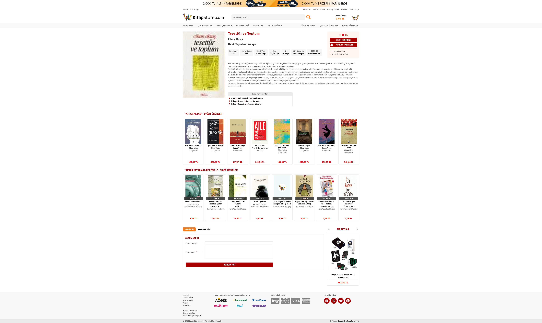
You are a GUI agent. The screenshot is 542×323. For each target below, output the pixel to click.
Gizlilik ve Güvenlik (190, 310)
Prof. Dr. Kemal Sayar (260, 148)
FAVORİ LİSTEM (319, 9)
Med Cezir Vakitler (193, 201)
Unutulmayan (304, 145)
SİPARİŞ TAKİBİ (333, 9)
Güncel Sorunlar (253, 101)
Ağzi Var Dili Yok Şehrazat (282, 146)
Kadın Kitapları (256, 98)
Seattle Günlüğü (237, 145)
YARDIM (344, 9)
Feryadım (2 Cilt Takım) (238, 202)
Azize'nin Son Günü (326, 145)
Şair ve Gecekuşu (215, 145)
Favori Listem (188, 298)
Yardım (185, 303)
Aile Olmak (260, 145)
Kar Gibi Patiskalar (193, 145)
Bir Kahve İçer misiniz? (349, 202)
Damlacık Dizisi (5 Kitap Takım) (326, 202)
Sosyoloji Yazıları (255, 104)
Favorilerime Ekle (338, 51)
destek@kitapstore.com (348, 321)
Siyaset (241, 101)
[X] (334, 303)
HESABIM (307, 9)
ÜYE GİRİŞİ (194, 9)
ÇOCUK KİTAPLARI (329, 25)
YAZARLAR (258, 25)
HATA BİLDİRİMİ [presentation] (204, 229)
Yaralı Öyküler (260, 201)
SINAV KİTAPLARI (350, 25)
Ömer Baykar (349, 206)
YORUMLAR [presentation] (189, 229)
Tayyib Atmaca (193, 204)
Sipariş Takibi (188, 300)
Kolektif (238, 206)
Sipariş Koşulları (189, 313)
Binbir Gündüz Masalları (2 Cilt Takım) (215, 203)
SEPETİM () (341, 15)
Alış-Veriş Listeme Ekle (340, 54)
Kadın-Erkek (243, 98)
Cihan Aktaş (193, 148)
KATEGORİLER (275, 25)
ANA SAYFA (188, 25)
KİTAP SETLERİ (307, 25)
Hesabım (186, 295)
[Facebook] (348, 303)
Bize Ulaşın (187, 305)
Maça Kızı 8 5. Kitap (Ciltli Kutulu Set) (343, 276)
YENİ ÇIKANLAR (224, 25)
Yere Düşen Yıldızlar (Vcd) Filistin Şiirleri (282, 202)
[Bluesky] (341, 303)
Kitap (233, 98)
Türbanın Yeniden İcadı (348, 146)
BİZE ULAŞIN (354, 9)
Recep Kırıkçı (215, 206)
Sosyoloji (242, 104)
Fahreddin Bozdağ (327, 206)
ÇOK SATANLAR (204, 25)
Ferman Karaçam (259, 204)
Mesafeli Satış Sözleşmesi (192, 315)
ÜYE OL (185, 9)
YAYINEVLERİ (242, 25)
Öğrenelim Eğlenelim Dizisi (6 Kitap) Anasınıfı (304, 203)
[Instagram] (327, 303)
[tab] (189, 229)
